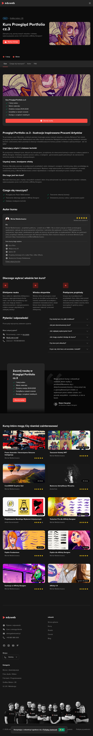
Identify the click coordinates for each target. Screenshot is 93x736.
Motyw (5, 653)
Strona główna (53, 622)
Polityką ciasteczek (50, 730)
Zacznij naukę (19, 400)
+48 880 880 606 (12, 638)
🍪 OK (62, 730)
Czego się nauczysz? (17, 64)
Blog (49, 638)
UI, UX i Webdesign (9, 686)
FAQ (35, 64)
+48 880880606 (19, 341)
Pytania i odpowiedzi (13, 625)
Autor (29, 64)
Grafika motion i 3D (16, 18)
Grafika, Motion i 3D (9, 682)
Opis (5, 64)
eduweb (51, 617)
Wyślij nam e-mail (12, 338)
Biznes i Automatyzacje (11, 670)
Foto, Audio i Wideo (9, 674)
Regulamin (68, 729)
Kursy (50, 626)
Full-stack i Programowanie (12, 678)
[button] (90, 3)
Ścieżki (50, 630)
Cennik (50, 634)
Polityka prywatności (83, 729)
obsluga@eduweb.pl (13, 633)
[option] (11, 662)
